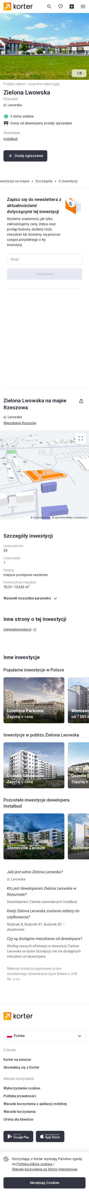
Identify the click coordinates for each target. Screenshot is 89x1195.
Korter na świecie (17, 1060)
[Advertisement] (44, 338)
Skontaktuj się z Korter (21, 1067)
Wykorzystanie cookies (21, 1088)
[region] (44, 474)
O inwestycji (68, 181)
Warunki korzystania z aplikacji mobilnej (35, 1104)
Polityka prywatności (19, 1096)
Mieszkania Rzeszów (19, 423)
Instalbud (10, 139)
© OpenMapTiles (40, 517)
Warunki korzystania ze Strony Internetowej (44, 1169)
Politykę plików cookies (34, 1164)
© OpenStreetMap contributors (69, 517)
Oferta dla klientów (18, 1119)
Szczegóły (43, 181)
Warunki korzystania (19, 1112)
